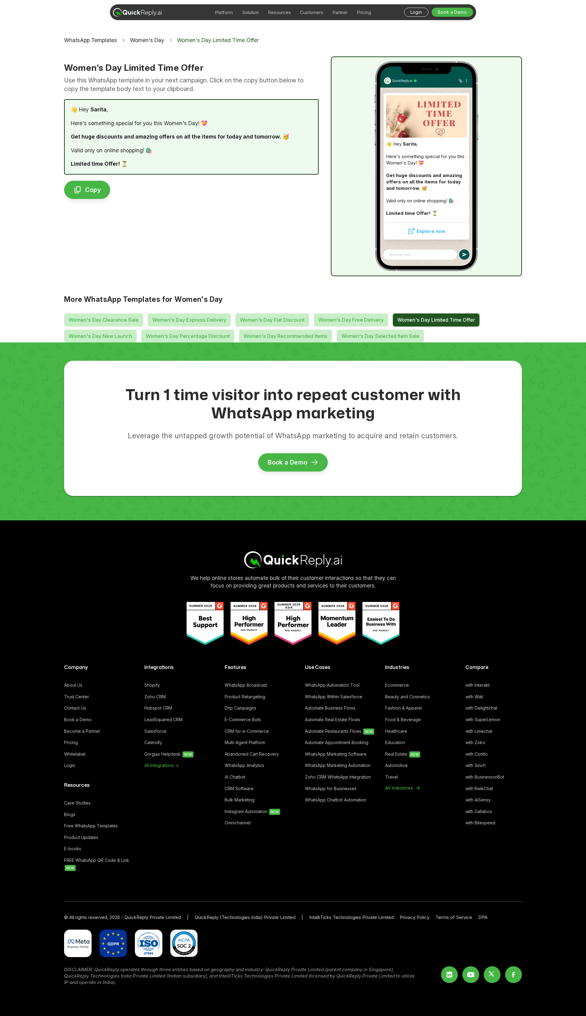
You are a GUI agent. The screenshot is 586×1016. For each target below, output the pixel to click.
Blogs (69, 814)
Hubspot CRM (158, 707)
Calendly (153, 742)
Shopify (152, 685)
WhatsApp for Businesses (330, 788)
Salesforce (155, 731)
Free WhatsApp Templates (91, 825)
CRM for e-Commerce (247, 731)
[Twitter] (492, 974)
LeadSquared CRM (163, 719)
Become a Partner (82, 731)
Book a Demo (78, 719)
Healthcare (396, 731)
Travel (391, 776)
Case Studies (77, 802)
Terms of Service (454, 917)
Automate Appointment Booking (336, 742)
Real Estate (402, 754)
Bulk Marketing (240, 799)
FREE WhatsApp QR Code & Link (96, 864)
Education (395, 742)
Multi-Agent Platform (245, 742)
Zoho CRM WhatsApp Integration (338, 776)
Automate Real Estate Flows (332, 719)
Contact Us (75, 707)
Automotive (396, 765)
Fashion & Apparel (403, 707)
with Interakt (477, 685)
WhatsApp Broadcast (246, 685)
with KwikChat (479, 788)
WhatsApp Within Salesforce (333, 696)
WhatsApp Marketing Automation (338, 765)
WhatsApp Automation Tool (332, 685)
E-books (72, 848)
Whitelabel (74, 754)
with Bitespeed (480, 822)
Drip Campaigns (240, 707)
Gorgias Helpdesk (168, 754)
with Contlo (476, 754)
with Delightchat (481, 707)
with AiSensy (478, 799)
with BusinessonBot (484, 776)
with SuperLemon (482, 719)
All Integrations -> (161, 765)
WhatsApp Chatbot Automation (335, 799)
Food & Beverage (403, 719)
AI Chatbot (235, 776)
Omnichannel (238, 822)
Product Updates (81, 837)
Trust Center (76, 696)
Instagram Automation (252, 811)
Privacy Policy (414, 917)
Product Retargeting (245, 696)
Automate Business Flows (330, 707)
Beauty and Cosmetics (407, 696)
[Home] (293, 560)
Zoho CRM (155, 696)
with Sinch (475, 765)
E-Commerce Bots (243, 719)
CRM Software (239, 788)
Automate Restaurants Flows (339, 731)
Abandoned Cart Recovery (252, 754)
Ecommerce (397, 685)
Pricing (71, 742)
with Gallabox (478, 811)
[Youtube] (470, 974)
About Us (73, 685)
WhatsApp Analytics (244, 765)
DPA (482, 917)
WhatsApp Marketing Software (336, 754)
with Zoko (475, 742)
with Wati (474, 696)
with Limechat (478, 731)
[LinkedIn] (449, 974)
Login (69, 765)
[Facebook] (513, 974)
